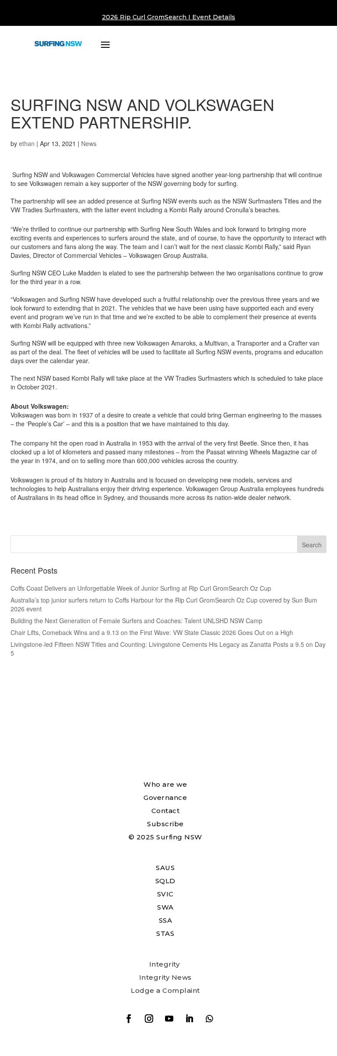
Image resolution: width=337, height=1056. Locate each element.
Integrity (164, 964)
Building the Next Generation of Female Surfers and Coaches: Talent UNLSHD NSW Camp (136, 620)
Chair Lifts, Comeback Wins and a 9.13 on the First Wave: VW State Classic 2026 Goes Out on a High (152, 632)
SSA (165, 920)
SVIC (165, 894)
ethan (27, 143)
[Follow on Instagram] (148, 1018)
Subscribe (165, 824)
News (89, 143)
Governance (165, 797)
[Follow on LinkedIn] (189, 1018)
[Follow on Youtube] (169, 1018)
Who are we (165, 784)
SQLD (165, 881)
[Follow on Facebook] (128, 1018)
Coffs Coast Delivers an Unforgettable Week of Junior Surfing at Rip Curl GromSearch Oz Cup (141, 588)
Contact (165, 810)
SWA (165, 907)
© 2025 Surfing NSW (165, 837)
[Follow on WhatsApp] (209, 1018)
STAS (165, 933)
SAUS (165, 867)
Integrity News (165, 977)
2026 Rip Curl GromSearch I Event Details (168, 17)
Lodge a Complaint (165, 990)
